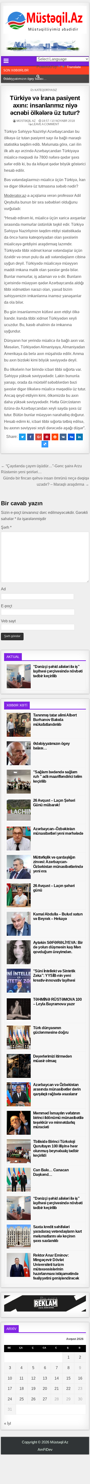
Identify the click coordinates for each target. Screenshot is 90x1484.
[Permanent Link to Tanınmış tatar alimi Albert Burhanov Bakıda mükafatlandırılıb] (19, 725)
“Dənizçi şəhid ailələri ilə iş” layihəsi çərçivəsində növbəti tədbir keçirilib (58, 671)
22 (68, 1389)
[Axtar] (38, 76)
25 (21, 1399)
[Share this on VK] (63, 437)
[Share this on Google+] (38, 437)
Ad (3, 589)
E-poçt (6, 606)
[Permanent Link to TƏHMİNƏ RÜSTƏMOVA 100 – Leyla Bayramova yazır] (19, 1009)
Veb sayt (8, 621)
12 (33, 1378)
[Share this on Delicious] (45, 444)
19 (33, 1389)
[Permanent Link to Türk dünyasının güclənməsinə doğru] (19, 1037)
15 (68, 1378)
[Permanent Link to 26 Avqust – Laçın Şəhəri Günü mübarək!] (19, 810)
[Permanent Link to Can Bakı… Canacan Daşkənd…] (19, 1180)
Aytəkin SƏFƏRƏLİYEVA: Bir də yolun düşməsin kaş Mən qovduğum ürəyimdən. (58, 947)
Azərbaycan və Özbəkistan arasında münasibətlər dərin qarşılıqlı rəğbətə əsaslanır (57, 1089)
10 (10, 1378)
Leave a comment (45, 124)
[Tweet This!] (22, 437)
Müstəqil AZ (26, 121)
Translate (74, 67)
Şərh (6, 527)
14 (56, 1378)
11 (21, 1378)
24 (10, 1399)
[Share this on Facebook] (30, 437)
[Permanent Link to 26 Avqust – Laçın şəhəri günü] (19, 895)
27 (45, 1399)
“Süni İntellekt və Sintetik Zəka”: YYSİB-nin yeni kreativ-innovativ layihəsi (54, 975)
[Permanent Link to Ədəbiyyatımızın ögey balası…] (19, 753)
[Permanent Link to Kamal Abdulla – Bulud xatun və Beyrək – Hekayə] (19, 924)
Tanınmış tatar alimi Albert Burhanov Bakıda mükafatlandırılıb (55, 719)
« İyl (7, 1423)
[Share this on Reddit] (55, 437)
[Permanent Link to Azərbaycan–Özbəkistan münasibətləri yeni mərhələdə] (19, 838)
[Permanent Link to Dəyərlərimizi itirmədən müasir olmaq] (19, 1066)
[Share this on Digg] (71, 437)
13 (45, 1378)
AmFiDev (45, 1449)
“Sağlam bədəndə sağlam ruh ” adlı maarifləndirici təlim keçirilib (57, 776)
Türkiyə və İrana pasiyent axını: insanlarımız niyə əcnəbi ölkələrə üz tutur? (45, 105)
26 (33, 1399)
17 (10, 1389)
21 (56, 1389)
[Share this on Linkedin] (79, 437)
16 (80, 1378)
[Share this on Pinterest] (46, 437)
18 (21, 1389)
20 (45, 1389)
